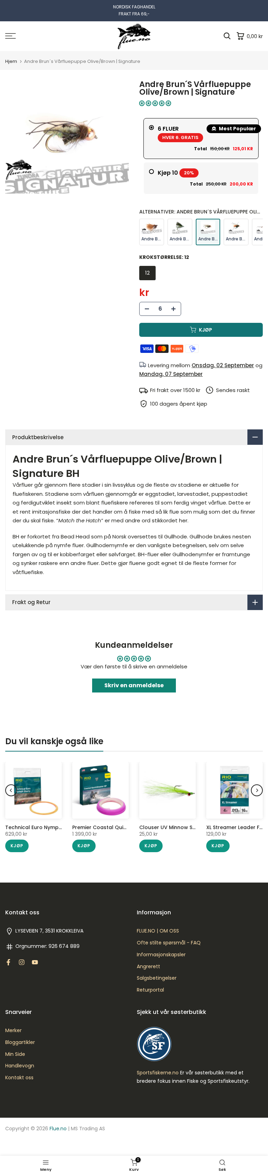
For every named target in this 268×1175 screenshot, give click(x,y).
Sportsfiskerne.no (158, 1072)
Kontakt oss (19, 1077)
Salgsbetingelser (157, 978)
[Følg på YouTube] (35, 962)
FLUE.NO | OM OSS (158, 931)
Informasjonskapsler (161, 954)
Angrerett (148, 966)
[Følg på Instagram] (21, 962)
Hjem (11, 61)
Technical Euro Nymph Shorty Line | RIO (54, 827)
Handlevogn (19, 1065)
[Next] (257, 790)
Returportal (150, 990)
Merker (13, 1030)
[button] (155, 103)
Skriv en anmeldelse (134, 685)
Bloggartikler (20, 1042)
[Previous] (11, 790)
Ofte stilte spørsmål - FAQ (169, 943)
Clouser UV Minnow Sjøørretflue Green (188, 827)
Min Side (15, 1054)
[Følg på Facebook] (8, 962)
